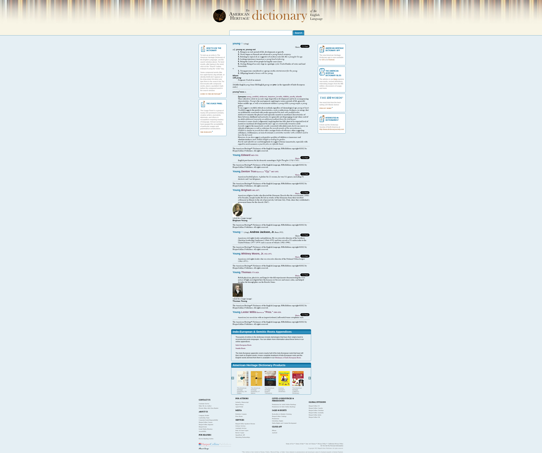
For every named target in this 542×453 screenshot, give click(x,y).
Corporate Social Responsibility (208, 420)
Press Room (238, 416)
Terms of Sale (299, 444)
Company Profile (204, 415)
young (249, 96)
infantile (299, 96)
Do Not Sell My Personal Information (332, 446)
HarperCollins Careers (205, 422)
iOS (323, 60)
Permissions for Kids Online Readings (283, 407)
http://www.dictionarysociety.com (331, 129)
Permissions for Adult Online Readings (284, 404)
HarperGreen (203, 427)
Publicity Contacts (241, 414)
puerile (292, 96)
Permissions (275, 419)
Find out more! (325, 108)
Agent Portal (239, 407)
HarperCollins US (314, 406)
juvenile (279, 96)
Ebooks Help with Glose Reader (208, 408)
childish (286, 96)
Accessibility (202, 431)
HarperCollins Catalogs (279, 416)
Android (274, 433)
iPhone (274, 430)
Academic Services (240, 428)
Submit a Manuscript (242, 402)
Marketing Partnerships (242, 437)
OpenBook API (240, 435)
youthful (255, 96)
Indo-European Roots (244, 345)
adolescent (263, 96)
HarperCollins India (315, 415)
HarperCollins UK (314, 417)
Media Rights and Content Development (284, 423)
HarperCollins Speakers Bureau (245, 424)
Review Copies (239, 433)
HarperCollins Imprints (206, 424)
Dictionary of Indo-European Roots (288, 357)
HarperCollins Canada (316, 408)
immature (271, 96)
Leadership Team (204, 418)
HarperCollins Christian (316, 410)
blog (335, 79)
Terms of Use (290, 444)
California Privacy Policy (335, 444)
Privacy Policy (322, 444)
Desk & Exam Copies (241, 430)
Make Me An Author (205, 406)
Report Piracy (239, 404)
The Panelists (206, 132)
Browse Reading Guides (206, 439)
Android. (331, 60)
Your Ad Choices (310, 444)
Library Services (240, 426)
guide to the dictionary (210, 94)
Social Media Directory (206, 429)
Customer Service (204, 404)
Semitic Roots (240, 348)
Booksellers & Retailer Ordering (282, 414)
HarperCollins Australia (316, 413)
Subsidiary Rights (277, 421)
